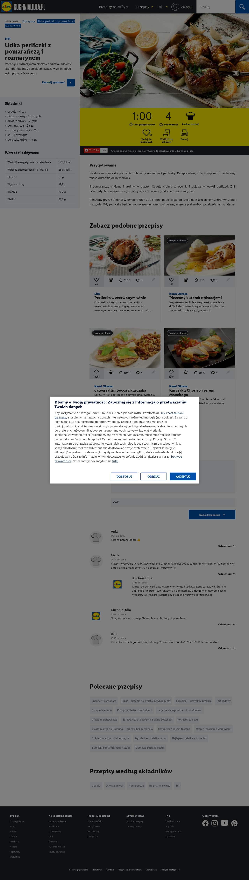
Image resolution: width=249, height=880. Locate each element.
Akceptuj (183, 476)
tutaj (115, 461)
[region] (124, 440)
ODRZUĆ (153, 476)
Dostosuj (124, 476)
